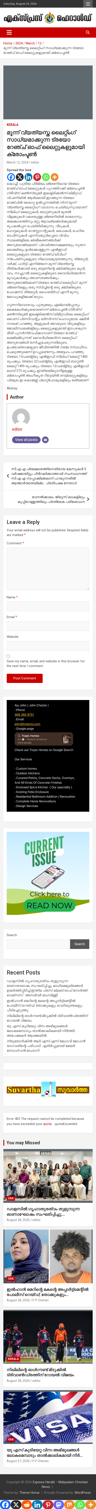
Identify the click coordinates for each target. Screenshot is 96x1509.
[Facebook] (11, 177)
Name (12, 597)
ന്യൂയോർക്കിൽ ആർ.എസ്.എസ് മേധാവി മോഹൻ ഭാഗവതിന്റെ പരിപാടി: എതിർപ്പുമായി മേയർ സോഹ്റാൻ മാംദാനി (46, 1046)
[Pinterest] (37, 177)
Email (12, 617)
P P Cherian (40, 1300)
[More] (54, 177)
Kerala (12, 124)
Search (12, 935)
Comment (15, 543)
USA (11, 1198)
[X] (20, 177)
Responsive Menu (88, 4)
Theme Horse (29, 1493)
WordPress (83, 1493)
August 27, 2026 (18, 1461)
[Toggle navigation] (9, 32)
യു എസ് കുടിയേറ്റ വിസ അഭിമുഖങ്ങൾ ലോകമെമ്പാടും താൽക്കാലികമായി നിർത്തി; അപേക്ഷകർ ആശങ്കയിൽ (41, 1031)
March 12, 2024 (17, 162)
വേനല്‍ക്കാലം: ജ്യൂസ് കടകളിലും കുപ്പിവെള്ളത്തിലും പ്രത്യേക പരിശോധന (51, 499)
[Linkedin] (28, 177)
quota (47, 1124)
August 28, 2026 (18, 1220)
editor (35, 162)
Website (13, 637)
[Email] (45, 439)
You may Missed (23, 1142)
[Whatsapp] (46, 177)
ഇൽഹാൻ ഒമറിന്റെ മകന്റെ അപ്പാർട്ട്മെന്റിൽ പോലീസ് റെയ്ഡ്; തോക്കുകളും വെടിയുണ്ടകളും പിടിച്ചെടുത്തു (44, 1005)
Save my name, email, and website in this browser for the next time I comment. (46, 663)
